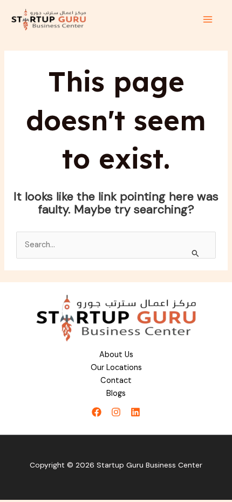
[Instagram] (116, 412)
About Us (116, 355)
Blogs (116, 393)
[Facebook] (96, 412)
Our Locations (116, 367)
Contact (116, 380)
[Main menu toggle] (207, 19)
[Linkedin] (135, 412)
